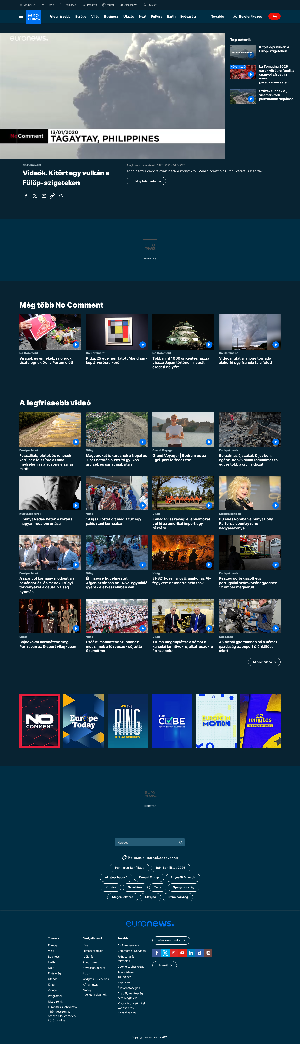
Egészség (188, 16)
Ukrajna (150, 897)
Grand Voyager (163, 450)
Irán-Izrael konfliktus (129, 868)
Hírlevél (163, 965)
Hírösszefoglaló (93, 951)
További (123, 938)
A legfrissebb (60, 16)
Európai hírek (28, 450)
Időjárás (88, 956)
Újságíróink (55, 1001)
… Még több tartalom (146, 181)
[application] (112, 96)
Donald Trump (149, 877)
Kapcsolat (124, 982)
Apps (86, 973)
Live (274, 16)
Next (142, 16)
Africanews (90, 984)
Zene (157, 887)
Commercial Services (132, 951)
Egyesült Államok (183, 877)
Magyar (28, 4)
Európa (80, 16)
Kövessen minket (94, 967)
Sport (23, 636)
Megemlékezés (122, 897)
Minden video (262, 662)
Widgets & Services (96, 979)
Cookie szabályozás (131, 966)
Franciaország (178, 897)
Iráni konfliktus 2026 (170, 868)
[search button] (145, 5)
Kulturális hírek (30, 513)
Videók (52, 990)
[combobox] (166, 5)
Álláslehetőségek (129, 988)
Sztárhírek (135, 887)
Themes (53, 938)
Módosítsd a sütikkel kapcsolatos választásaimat (131, 1008)
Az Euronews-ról (128, 945)
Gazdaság (226, 636)
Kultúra (156, 16)
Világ (95, 16)
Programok (55, 996)
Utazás (128, 16)
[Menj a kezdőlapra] (33, 17)
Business (111, 16)
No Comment (28, 352)
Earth (171, 16)
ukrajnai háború (116, 877)
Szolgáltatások (93, 938)
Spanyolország (183, 887)
